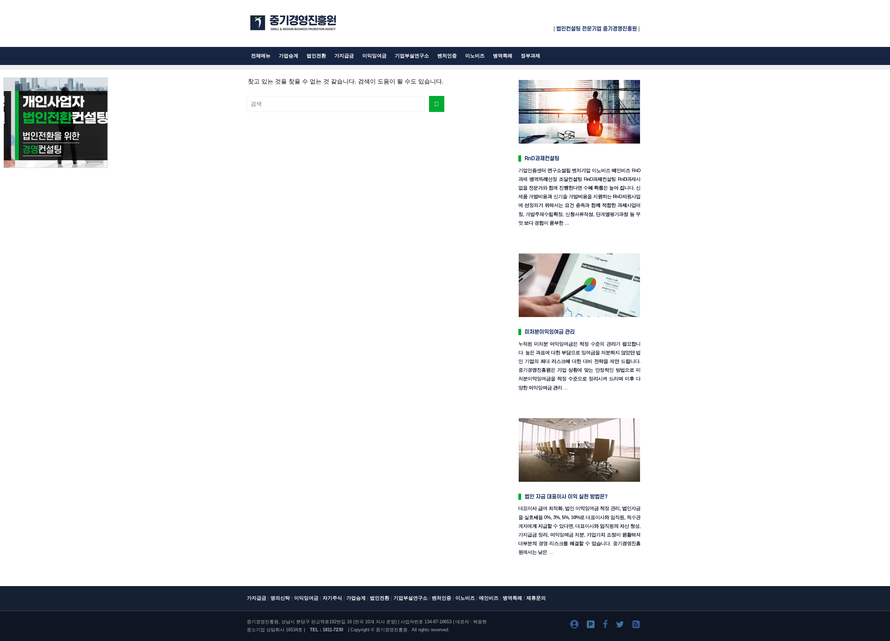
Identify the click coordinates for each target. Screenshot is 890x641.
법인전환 (316, 55)
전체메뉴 (260, 55)
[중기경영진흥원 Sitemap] (636, 625)
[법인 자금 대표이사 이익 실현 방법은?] (579, 419)
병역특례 (502, 55)
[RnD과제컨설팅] (579, 80)
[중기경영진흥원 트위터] (620, 625)
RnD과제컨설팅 (542, 158)
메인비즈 (489, 598)
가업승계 (288, 55)
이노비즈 (475, 55)
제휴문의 (536, 598)
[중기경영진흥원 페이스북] (605, 625)
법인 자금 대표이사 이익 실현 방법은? (566, 497)
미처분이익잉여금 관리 (550, 332)
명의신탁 (280, 598)
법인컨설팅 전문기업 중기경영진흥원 (596, 29)
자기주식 (332, 598)
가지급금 (344, 55)
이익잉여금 (374, 55)
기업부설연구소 (412, 55)
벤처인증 (447, 55)
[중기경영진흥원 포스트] (590, 625)
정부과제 (530, 55)
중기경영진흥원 (391, 629)
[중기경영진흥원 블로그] (574, 625)
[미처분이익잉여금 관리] (579, 254)
